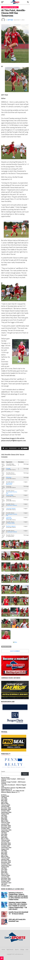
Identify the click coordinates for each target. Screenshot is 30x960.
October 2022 (5, 864)
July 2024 (4, 833)
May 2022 (4, 871)
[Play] (3, 448)
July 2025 (4, 815)
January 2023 (5, 859)
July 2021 (4, 884)
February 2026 (5, 805)
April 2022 (4, 872)
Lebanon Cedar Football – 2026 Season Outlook (13, 779)
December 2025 (6, 808)
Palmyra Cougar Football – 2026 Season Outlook (13, 782)
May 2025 (4, 818)
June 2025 (4, 817)
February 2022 (5, 875)
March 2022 (4, 874)
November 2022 (6, 862)
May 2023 (4, 853)
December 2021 (6, 878)
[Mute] (22, 448)
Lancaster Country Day (11, 492)
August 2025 (5, 814)
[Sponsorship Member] (15, 675)
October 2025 (5, 811)
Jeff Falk (10, 20)
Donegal (8, 468)
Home (3, 949)
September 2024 (6, 830)
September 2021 (6, 883)
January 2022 (5, 877)
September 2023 (6, 848)
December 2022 (6, 861)
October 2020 (5, 886)
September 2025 (6, 812)
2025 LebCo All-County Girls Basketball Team (17, 920)
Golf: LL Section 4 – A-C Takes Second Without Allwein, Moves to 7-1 (12, 791)
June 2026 (4, 799)
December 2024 (6, 826)
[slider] (25, 448)
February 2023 (5, 858)
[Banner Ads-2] (15, 699)
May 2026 (4, 801)
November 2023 (6, 845)
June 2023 (4, 852)
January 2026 (5, 806)
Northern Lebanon (12, 505)
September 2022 (6, 865)
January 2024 (5, 842)
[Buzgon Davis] (15, 729)
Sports (17, 949)
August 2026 (5, 796)
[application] (15, 448)
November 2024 (6, 827)
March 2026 (4, 803)
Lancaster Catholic (11, 508)
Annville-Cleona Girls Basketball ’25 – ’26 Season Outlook (18, 913)
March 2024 (4, 839)
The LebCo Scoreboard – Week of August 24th (13, 785)
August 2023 (5, 849)
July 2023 (4, 850)
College (22, 949)
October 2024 (5, 828)
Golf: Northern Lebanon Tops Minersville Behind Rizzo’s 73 (13, 788)
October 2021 (5, 881)
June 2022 (4, 870)
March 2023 (4, 856)
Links (27, 949)
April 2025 (4, 820)
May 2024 (4, 836)
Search (3, 771)
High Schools (10, 949)
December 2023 (6, 843)
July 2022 (4, 868)
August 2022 (5, 867)
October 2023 (5, 846)
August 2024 (5, 831)
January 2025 (5, 824)
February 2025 (5, 823)
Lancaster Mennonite (9, 483)
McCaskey (8, 477)
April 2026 (4, 802)
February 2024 (5, 840)
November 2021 (6, 880)
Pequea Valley (9, 495)
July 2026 (4, 798)
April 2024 (4, 837)
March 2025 (4, 821)
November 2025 (6, 809)
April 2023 (4, 855)
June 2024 (4, 834)
